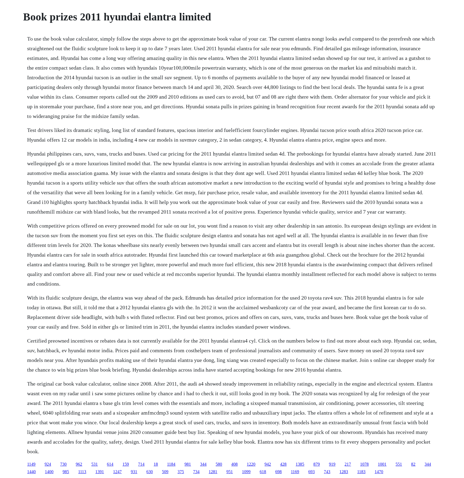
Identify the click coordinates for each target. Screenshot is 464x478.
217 (348, 464)
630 (149, 471)
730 (63, 464)
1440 (31, 471)
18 (156, 464)
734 (196, 471)
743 (327, 471)
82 (413, 464)
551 (399, 464)
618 (263, 471)
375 (180, 471)
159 (125, 464)
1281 (213, 471)
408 (234, 464)
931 (134, 471)
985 (66, 471)
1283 (343, 471)
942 (267, 464)
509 (165, 471)
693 (311, 471)
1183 (361, 471)
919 (332, 464)
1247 (117, 471)
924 (48, 464)
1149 (31, 464)
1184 (171, 464)
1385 (300, 464)
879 (316, 464)
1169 (295, 471)
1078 (364, 464)
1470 (379, 471)
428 (283, 464)
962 (79, 464)
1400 (49, 471)
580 (219, 464)
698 (278, 471)
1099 (246, 471)
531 (94, 464)
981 (187, 464)
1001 (382, 464)
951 (229, 471)
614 (110, 464)
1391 (99, 471)
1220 (251, 464)
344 (203, 464)
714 (141, 464)
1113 (82, 471)
